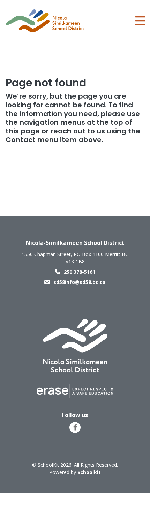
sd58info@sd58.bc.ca (79, 282)
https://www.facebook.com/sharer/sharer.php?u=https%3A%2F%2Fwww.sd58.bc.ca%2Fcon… (75, 427)
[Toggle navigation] (139, 21)
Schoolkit (89, 472)
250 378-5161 (79, 272)
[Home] (45, 21)
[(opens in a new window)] (75, 390)
